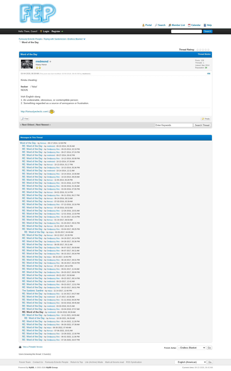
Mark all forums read (114, 362)
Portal (148, 25)
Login (46, 31)
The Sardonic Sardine (32, 290)
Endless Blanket (75, 39)
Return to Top (77, 362)
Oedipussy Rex (53, 149)
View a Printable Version (32, 347)
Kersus (43, 143)
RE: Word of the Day (32, 146)
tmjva (51, 232)
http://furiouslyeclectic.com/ (34, 111)
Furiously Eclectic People (30, 39)
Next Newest (42, 124)
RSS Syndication (134, 362)
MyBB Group (52, 367)
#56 (208, 74)
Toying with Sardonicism (55, 39)
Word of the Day (28, 143)
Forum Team (25, 362)
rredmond (42, 61)
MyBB (31, 367)
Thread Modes (204, 54)
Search (161, 25)
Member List (178, 25)
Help (209, 25)
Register (56, 31)
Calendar (196, 25)
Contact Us (38, 362)
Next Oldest (28, 124)
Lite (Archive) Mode (94, 362)
